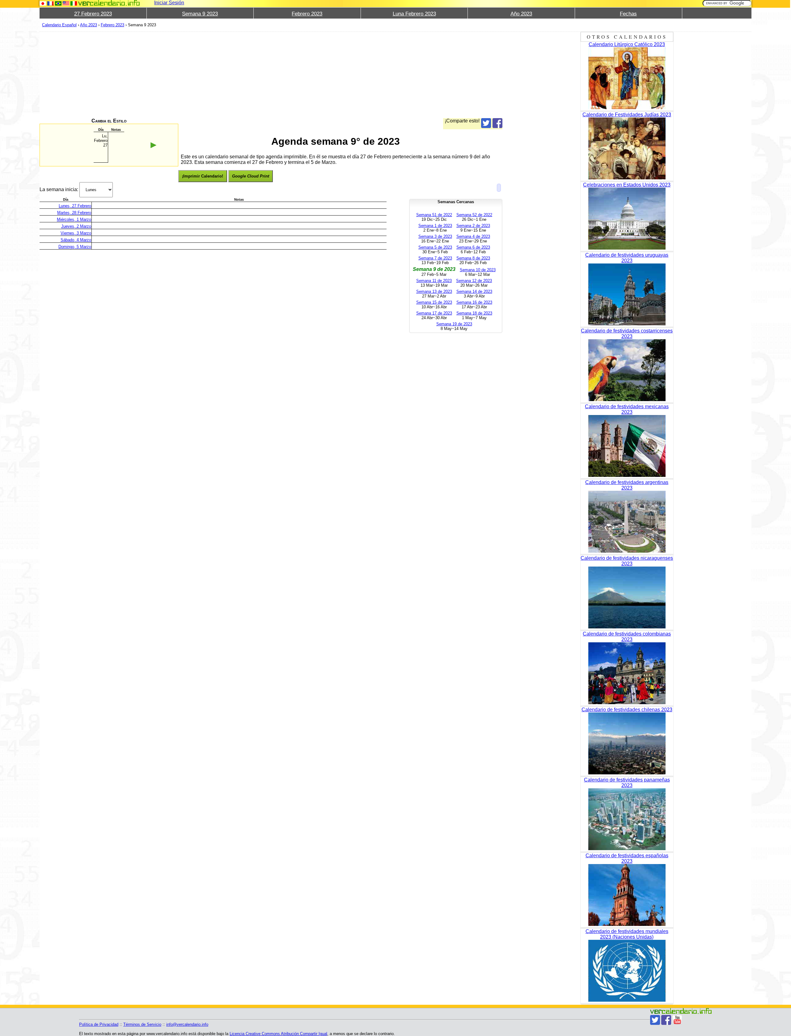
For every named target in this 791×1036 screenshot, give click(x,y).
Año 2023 (521, 14)
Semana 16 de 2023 (474, 302)
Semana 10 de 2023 (478, 270)
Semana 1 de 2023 (435, 225)
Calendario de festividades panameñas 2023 (627, 782)
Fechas (628, 14)
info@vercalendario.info (187, 1024)
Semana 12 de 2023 (474, 280)
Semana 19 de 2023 (454, 324)
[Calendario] (109, 3)
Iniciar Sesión (169, 2)
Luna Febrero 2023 (414, 14)
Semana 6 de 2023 (473, 247)
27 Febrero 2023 (93, 14)
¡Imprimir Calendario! (202, 176)
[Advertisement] (225, 75)
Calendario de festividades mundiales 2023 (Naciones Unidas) (627, 934)
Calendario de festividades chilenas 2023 (627, 709)
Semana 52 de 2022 (474, 214)
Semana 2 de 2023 (473, 225)
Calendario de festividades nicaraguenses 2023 (627, 560)
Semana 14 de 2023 (474, 291)
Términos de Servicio (142, 1024)
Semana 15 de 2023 (434, 302)
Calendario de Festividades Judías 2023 (626, 114)
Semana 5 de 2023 (435, 247)
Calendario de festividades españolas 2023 (627, 858)
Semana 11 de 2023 (434, 280)
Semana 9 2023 (200, 14)
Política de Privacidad (98, 1024)
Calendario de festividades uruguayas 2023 (626, 257)
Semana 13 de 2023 (434, 291)
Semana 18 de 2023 (474, 313)
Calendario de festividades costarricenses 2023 (627, 333)
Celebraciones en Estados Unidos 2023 (626, 184)
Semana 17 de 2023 (434, 313)
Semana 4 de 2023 (473, 236)
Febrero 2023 (307, 14)
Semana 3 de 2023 (435, 236)
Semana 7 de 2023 (435, 258)
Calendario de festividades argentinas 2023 (626, 485)
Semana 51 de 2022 (434, 214)
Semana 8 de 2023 (473, 258)
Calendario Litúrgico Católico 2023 (627, 44)
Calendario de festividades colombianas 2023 (627, 636)
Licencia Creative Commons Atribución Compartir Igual (278, 1033)
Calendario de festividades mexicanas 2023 (627, 409)
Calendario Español (59, 25)
